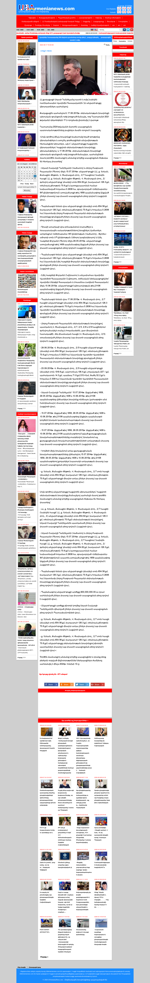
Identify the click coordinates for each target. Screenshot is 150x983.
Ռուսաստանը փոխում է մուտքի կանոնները (82, 932)
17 (21, 176)
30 (19, 180)
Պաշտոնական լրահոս (67, 18)
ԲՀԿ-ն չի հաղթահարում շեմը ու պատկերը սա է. (47, 830)
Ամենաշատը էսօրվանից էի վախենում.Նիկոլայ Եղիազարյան (101, 742)
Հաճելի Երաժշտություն (100, 25)
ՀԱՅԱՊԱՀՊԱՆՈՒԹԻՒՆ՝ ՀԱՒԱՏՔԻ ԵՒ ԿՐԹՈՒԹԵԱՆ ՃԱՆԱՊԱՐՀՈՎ (123, 111)
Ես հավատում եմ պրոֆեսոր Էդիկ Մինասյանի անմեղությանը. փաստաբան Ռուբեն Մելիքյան (47, 744)
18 (24, 176)
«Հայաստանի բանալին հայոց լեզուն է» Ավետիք (122, 85)
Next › (32, 184)
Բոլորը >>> (22, 408)
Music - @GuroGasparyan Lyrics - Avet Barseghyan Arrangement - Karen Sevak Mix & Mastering (26, 452)
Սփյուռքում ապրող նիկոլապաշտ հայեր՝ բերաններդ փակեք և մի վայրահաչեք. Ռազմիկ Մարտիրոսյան (26, 325)
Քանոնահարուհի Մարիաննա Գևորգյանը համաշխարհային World (25, 372)
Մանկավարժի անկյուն (30, 21)
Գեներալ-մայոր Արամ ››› (26, 80)
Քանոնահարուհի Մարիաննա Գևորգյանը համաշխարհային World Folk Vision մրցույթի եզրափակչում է (26, 363)
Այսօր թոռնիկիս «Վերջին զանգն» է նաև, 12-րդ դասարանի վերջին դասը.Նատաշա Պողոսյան (101, 834)
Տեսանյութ (111, 21)
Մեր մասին (22, 967)
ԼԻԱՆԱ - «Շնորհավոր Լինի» (25, 608)
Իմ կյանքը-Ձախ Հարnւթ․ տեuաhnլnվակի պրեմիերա (27, 547)
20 (29, 176)
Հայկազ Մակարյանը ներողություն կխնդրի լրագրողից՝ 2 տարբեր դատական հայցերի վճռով (26, 219)
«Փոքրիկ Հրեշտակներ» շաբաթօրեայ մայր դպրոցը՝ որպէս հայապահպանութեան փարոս (84, 869)
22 (35, 176)
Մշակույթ (28, 25)
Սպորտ (56, 25)
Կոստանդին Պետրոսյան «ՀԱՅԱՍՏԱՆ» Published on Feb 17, (27, 484)
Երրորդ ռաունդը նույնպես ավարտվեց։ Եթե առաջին (122, 152)
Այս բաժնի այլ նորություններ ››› (75, 720)
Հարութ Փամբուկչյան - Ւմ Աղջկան (26, 397)
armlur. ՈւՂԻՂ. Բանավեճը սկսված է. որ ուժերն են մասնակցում (123, 249)
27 (29, 178)
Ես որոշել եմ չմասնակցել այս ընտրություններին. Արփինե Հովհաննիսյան (47, 897)
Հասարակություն (85, 18)
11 (24, 174)
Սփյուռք (98, 18)
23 (19, 178)
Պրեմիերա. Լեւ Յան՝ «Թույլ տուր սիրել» (121, 314)
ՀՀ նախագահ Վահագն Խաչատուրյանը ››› (26, 149)
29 (35, 178)
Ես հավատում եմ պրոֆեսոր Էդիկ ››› (24, 58)
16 (19, 176)
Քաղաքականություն (47, 18)
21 (32, 176)
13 (29, 174)
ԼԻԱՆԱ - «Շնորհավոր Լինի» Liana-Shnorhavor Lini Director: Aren (27, 614)
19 (27, 176)
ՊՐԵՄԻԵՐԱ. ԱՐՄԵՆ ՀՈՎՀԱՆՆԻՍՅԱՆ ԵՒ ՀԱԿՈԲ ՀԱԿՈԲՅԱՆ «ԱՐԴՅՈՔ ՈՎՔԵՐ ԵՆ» (27, 582)
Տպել (108, 45)
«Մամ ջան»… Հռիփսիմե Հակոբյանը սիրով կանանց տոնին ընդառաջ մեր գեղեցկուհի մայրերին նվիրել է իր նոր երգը (26, 440)
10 (21, 174)
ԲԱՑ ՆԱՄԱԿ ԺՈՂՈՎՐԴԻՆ (44, 931)
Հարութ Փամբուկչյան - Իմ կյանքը (26, 542)
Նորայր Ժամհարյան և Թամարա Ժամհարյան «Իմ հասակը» (26, 510)
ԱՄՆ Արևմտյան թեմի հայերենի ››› (26, 126)
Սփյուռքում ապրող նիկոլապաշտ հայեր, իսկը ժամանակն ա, (26, 334)
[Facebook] (124, 29)
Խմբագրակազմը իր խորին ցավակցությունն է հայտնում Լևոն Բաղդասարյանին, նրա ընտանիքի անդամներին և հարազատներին (83, 901)
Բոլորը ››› (44, 957)
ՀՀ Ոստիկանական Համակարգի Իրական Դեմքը (61, 21)
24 (21, 178)
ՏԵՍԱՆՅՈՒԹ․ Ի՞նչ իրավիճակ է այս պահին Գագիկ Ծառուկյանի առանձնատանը (122, 187)
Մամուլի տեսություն (113, 18)
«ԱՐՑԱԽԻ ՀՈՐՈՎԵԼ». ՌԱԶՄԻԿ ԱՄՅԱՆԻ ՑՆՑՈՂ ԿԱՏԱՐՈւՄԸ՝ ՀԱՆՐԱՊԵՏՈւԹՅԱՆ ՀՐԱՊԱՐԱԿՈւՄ (122, 221)
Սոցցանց (86, 21)
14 (32, 174)
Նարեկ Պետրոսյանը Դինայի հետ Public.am (122, 342)
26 (27, 178)
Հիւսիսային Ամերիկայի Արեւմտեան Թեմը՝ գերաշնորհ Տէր (121, 119)
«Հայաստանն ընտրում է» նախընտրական (122, 256)
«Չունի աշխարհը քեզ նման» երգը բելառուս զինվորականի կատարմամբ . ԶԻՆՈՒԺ (26, 641)
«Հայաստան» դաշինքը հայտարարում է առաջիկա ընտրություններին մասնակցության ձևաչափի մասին (101, 937)
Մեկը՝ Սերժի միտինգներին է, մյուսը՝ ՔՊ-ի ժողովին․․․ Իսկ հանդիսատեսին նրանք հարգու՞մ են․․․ (101, 899)
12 (27, 174)
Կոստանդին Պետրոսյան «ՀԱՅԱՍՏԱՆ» (26, 478)
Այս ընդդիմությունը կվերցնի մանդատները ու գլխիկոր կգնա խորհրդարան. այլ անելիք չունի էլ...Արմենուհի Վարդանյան (83, 799)
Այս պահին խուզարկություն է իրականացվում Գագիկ (123, 194)
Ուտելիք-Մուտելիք (42, 25)
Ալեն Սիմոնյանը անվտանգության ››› (25, 102)
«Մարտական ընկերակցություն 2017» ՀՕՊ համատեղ (25, 650)
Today (27, 184)
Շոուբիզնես (123, 21)
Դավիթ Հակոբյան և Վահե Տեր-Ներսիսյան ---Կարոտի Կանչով (123, 289)
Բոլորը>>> (117, 158)
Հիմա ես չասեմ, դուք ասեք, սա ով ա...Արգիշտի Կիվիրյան (47, 866)
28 (32, 178)
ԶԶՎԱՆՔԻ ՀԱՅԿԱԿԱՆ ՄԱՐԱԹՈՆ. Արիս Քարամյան (122, 145)
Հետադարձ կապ (35, 967)
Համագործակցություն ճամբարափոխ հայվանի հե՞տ (88, 33)
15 (35, 174)
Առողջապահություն (70, 25)
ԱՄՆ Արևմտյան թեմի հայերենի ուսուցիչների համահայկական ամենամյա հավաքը (122, 78)
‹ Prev (22, 184)
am (113, 25)
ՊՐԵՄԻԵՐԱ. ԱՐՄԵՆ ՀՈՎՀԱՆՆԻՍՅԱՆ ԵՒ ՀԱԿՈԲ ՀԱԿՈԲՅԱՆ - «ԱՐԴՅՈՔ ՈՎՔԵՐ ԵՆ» (26, 572)
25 (24, 178)
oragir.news (46, 50)
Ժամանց (84, 25)
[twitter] (128, 29)
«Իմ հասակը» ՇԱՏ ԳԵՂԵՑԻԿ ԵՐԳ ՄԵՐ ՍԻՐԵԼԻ (24, 517)
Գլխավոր (32, 18)
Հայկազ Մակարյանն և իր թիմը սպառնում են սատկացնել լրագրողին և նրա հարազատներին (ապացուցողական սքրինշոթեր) (27, 257)
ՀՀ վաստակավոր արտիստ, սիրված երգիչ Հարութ (27, 402)
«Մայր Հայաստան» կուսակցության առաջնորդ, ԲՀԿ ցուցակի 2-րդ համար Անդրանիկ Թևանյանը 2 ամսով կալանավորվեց (84, 835)
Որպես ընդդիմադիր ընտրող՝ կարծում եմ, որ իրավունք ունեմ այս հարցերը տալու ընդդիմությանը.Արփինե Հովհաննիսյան (102, 796)
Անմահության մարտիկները (23, 291)
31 (21, 180)
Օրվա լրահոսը (27, 37)
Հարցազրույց (98, 21)
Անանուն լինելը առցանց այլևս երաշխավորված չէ (65, 865)
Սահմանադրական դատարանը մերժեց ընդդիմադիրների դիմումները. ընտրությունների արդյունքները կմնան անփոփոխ (48, 797)
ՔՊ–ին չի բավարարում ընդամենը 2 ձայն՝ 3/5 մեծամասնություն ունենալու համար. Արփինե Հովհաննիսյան (64, 836)
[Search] (120, 30)
